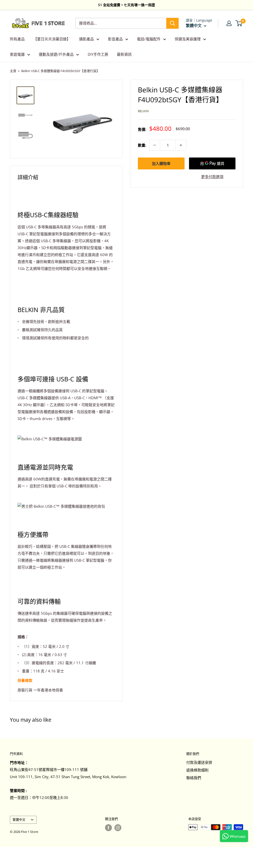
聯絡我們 (193, 777)
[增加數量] (181, 145)
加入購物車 (161, 163)
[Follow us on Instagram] (117, 827)
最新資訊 (124, 54)
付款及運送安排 (199, 762)
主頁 (13, 71)
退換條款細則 (197, 770)
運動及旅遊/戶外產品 (56, 54)
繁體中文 (19, 819)
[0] (239, 23)
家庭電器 (17, 54)
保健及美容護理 (188, 38)
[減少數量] (154, 145)
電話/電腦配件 (149, 38)
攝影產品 (86, 38)
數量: (142, 145)
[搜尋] (172, 23)
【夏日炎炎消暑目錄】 (51, 38)
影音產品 (115, 38)
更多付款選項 (212, 176)
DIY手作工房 (98, 54)
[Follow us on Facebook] (108, 827)
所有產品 (17, 38)
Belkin (143, 111)
